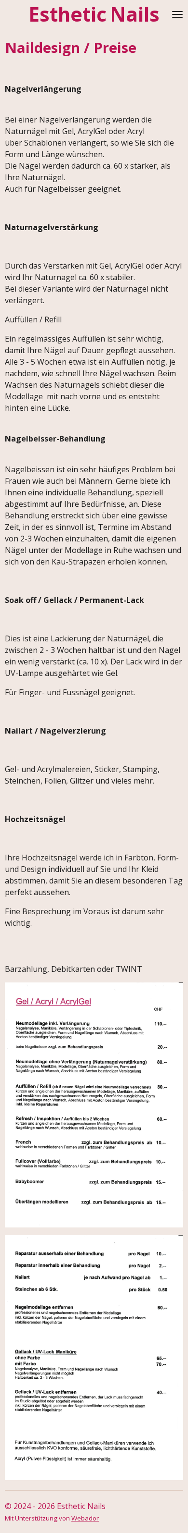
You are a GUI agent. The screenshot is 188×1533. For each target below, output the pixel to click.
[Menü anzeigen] (177, 14)
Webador (85, 1518)
